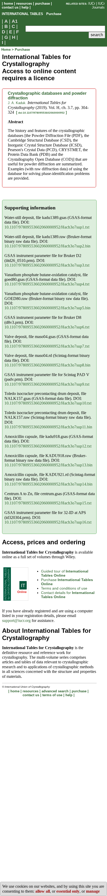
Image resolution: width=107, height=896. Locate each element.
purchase (42, 3)
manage (93, 891)
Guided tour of (64, 573)
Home (6, 50)
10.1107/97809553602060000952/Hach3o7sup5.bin (47, 308)
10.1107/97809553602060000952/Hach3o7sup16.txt (47, 522)
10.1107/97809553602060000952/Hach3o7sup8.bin (47, 365)
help (25, 7)
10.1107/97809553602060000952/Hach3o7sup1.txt (46, 227)
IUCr (91, 3)
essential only (67, 891)
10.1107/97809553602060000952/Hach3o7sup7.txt (46, 346)
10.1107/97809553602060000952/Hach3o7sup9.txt (46, 384)
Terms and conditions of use (64, 588)
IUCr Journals (98, 5)
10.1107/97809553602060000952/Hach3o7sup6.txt (46, 327)
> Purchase (21, 50)
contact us (10, 7)
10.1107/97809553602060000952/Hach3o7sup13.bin (48, 465)
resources (24, 3)
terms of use (52, 695)
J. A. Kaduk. (17, 103)
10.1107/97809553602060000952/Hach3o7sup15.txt (47, 503)
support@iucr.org (16, 620)
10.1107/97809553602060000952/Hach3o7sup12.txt (47, 446)
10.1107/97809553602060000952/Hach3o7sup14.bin (48, 484)
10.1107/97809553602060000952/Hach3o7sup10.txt (47, 403)
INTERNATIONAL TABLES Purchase (31, 14)
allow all (42, 891)
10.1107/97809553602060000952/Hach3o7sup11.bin (48, 427)
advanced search (55, 691)
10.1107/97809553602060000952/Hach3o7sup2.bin (47, 246)
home (8, 3)
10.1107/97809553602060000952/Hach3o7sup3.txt (46, 265)
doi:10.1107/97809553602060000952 (41, 112)
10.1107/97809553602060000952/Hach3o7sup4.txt (46, 284)
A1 (15, 21)
